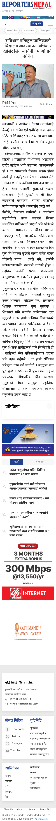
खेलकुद (8, 792)
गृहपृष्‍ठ (8, 776)
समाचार (8, 781)
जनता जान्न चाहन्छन (39, 778)
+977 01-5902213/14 (20, 699)
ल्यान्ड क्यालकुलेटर (38, 744)
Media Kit (44, 809)
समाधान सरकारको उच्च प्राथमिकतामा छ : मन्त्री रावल (29, 531)
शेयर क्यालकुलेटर (38, 733)
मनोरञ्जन (35, 767)
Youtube (15, 750)
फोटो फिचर (35, 788)
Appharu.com (41, 818)
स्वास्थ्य (33, 772)
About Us (8, 809)
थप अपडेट (28, 546)
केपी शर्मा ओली (12, 30)
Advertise (20, 809)
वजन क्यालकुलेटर (38, 749)
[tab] (16, 462)
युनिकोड (34, 728)
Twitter (16, 736)
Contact (32, 809)
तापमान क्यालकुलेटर (39, 754)
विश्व (6, 797)
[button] (50, 24)
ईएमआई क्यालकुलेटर (40, 738)
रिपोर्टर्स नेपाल (9, 103)
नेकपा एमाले (45, 30)
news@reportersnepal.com (24, 703)
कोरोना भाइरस (29, 30)
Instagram (18, 743)
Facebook (18, 729)
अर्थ (6, 786)
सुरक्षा (32, 783)
